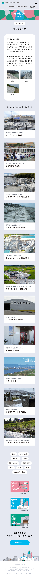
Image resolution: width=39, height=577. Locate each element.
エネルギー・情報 (19, 472)
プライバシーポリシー (19, 564)
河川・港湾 (19, 23)
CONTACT (19, 542)
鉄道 (27, 468)
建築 (19, 468)
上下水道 (15, 458)
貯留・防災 (26, 463)
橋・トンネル (13, 463)
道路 (13, 454)
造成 (11, 468)
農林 (25, 458)
